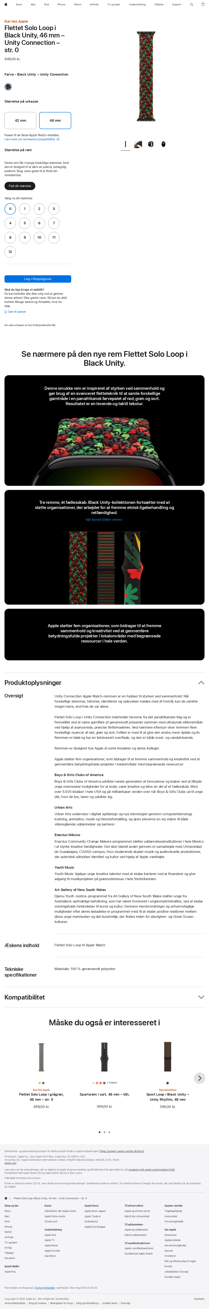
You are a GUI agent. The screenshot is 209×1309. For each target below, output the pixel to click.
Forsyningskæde (174, 1221)
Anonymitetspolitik (14, 1303)
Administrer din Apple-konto (60, 1211)
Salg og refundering (87, 1303)
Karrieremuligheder (176, 1245)
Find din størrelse (20, 186)
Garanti (169, 1250)
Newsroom (171, 1235)
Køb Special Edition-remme (103, 519)
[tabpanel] (146, 77)
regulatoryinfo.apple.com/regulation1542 (151, 1169)
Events (168, 1266)
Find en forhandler (44, 1287)
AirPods (8, 1237)
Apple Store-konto (54, 1216)
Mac (6, 1216)
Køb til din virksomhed (137, 1216)
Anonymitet (171, 1216)
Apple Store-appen (95, 1211)
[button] (191, 4)
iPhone (8, 1226)
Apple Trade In (92, 1216)
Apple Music (51, 1245)
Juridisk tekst (109, 1303)
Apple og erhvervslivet (137, 1211)
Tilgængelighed (173, 1211)
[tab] (125, 144)
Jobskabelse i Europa (176, 1271)
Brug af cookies (38, 1303)
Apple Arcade (52, 1250)
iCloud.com (50, 1221)
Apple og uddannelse (136, 1229)
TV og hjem (10, 1242)
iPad (7, 1221)
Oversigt (125, 1303)
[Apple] (5, 1198)
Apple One (50, 1235)
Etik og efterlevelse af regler (180, 1261)
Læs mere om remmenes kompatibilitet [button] (30, 139)
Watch (8, 1232)
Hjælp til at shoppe (94, 1226)
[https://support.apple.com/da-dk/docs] (121, 1151)
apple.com (10, 1163)
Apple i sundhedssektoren (139, 1248)
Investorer (170, 1256)
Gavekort (9, 1258)
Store (7, 1211)
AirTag (8, 1247)
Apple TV (49, 1240)
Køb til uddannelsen (136, 1235)
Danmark (199, 1299)
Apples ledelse (173, 1240)
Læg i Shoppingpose (37, 279)
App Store (50, 1256)
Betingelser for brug (61, 1303)
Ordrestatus (91, 1221)
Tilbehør (9, 1253)
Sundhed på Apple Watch (139, 1253)
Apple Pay (10, 1271)
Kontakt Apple (172, 1277)
